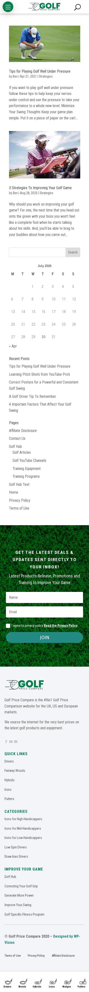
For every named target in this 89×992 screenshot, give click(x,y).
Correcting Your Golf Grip (21, 886)
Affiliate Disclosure (23, 430)
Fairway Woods (15, 770)
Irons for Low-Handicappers (23, 838)
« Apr (13, 346)
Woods (22, 986)
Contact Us (17, 438)
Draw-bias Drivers (16, 856)
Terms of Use (19, 508)
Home (13, 492)
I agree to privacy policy (44, 625)
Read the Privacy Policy (60, 625)
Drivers (7, 986)
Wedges (66, 986)
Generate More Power (19, 895)
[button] (8, 6)
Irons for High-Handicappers (23, 819)
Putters (9, 799)
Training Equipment (27, 468)
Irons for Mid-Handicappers (23, 828)
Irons (52, 986)
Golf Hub (15, 446)
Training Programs (26, 476)
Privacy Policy (19, 500)
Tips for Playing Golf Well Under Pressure (39, 71)
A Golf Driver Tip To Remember (32, 396)
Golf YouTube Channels (29, 460)
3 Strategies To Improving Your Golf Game (40, 188)
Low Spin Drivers (16, 847)
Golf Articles (22, 452)
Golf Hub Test (19, 484)
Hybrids (37, 986)
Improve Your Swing (18, 905)
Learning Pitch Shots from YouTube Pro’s (39, 374)
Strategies (46, 76)
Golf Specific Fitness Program (24, 914)
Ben (15, 76)
